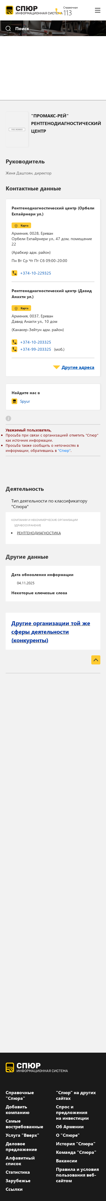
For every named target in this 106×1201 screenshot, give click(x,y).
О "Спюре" (68, 1135)
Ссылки (14, 1189)
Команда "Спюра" (76, 1152)
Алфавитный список (20, 1160)
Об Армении (70, 1126)
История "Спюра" (76, 1143)
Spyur (25, 401)
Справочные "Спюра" (20, 1095)
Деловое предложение (21, 1146)
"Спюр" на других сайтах (76, 1095)
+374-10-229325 (35, 273)
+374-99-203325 (42, 349)
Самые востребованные (24, 1123)
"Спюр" (64, 450)
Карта (24, 225)
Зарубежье (18, 1180)
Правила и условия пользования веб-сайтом (77, 1174)
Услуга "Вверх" (22, 1135)
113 (67, 12)
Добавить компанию (17, 1109)
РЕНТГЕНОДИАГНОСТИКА (39, 532)
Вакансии (66, 1160)
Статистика (18, 1172)
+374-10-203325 (35, 342)
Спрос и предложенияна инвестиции (72, 1112)
